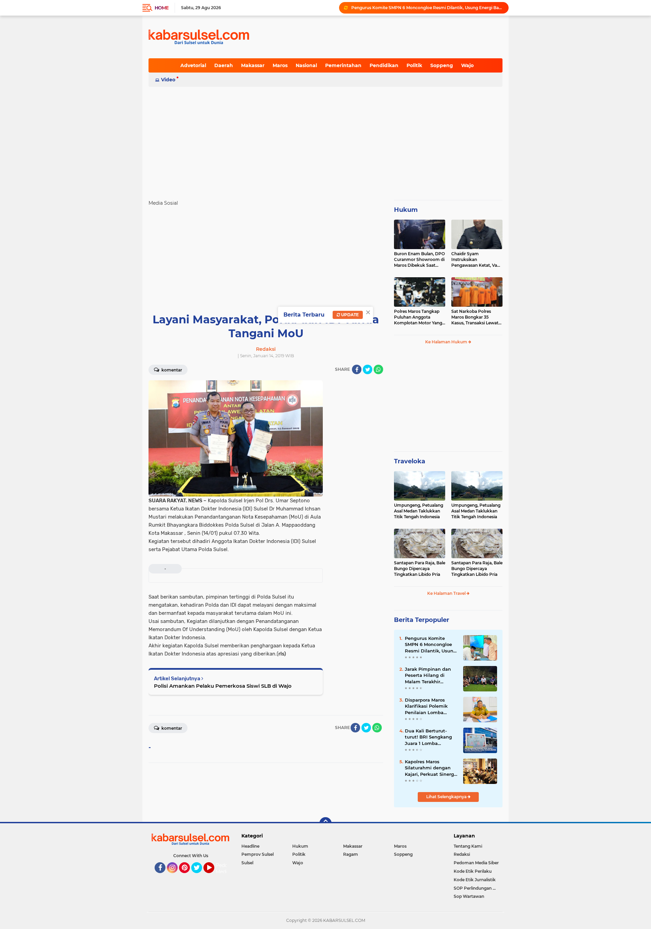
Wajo (467, 65)
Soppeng (441, 65)
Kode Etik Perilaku (473, 871)
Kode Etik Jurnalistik (475, 879)
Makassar (252, 65)
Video (168, 80)
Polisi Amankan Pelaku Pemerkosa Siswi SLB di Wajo (223, 686)
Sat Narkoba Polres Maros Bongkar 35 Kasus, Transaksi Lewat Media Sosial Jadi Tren (474, 317)
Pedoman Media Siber (476, 862)
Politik (414, 65)
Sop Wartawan (469, 896)
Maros (280, 65)
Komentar (171, 369)
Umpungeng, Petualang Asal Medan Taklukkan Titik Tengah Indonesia (418, 511)
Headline (250, 846)
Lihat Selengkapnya (447, 796)
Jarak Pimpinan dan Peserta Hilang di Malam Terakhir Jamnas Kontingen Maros (428, 675)
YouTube (213, 876)
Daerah (223, 65)
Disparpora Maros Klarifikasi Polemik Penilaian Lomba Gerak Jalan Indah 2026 (426, 706)
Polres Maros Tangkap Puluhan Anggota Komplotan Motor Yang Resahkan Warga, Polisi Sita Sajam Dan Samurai (419, 317)
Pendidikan (384, 65)
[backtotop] (325, 823)
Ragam (350, 854)
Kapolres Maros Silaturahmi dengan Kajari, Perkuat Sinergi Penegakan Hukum (430, 768)
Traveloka (409, 461)
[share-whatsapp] (378, 369)
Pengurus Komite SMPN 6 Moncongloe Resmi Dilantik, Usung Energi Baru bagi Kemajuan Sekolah (426, 7)
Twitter (199, 876)
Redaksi (462, 854)
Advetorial (193, 65)
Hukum (406, 210)
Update (349, 314)
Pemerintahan (343, 65)
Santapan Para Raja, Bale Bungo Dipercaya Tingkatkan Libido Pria (419, 568)
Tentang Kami (468, 846)
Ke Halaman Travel (447, 593)
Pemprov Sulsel (257, 854)
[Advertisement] (325, 140)
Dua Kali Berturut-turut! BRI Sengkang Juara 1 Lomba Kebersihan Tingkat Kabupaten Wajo (428, 737)
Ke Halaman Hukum (446, 341)
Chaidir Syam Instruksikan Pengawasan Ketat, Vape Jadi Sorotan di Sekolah (476, 259)
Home (162, 8)
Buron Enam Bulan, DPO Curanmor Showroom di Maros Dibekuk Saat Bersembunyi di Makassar (419, 259)
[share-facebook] (356, 369)
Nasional (306, 65)
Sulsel (247, 862)
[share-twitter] (367, 369)
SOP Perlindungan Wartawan (478, 888)
